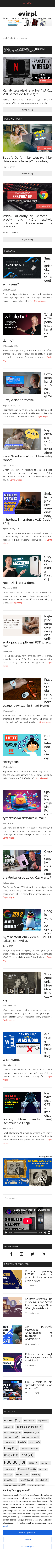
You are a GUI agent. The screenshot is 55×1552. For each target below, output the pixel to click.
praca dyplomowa (14, 1485)
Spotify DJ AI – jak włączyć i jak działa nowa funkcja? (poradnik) (27, 159)
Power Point (41, 1480)
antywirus (42, 1421)
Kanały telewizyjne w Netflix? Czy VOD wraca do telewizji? (27, 92)
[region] (27, 1519)
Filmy (10, 1448)
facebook (34, 1442)
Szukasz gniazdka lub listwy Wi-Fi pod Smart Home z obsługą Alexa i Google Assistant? (38, 1303)
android (12, 1420)
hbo (27, 1455)
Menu (29, 3)
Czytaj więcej (31, 174)
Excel (22, 1442)
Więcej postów (45, 1156)
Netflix (36, 1475)
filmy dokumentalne (29, 1448)
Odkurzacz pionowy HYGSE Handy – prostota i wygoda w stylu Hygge (38, 1276)
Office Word (10, 1480)
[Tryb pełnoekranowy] (49, 1232)
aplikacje (8, 1427)
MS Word (22, 1474)
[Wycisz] (45, 1232)
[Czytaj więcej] (33, 110)
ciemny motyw (11, 1437)
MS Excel (43, 1469)
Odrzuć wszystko (28, 1546)
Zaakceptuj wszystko (27, 1532)
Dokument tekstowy (30, 1437)
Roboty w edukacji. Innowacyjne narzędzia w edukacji (38, 1357)
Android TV (29, 1421)
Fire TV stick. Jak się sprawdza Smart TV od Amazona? (38, 1385)
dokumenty (9, 1442)
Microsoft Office (27, 1469)
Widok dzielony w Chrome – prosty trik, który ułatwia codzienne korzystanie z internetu (27, 221)
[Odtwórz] (6, 1232)
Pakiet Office (26, 1480)
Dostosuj (27, 1539)
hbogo (33, 1463)
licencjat (45, 1463)
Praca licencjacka (36, 1485)
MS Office (8, 1475)
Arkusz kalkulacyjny (12, 1432)
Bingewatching (31, 1432)
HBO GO (14, 1462)
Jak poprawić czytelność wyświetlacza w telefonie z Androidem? (38, 1333)
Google (11, 1455)
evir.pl (5, 1526)
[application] (27, 1221)
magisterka (9, 1469)
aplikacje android (29, 1426)
